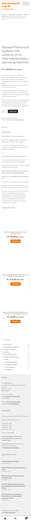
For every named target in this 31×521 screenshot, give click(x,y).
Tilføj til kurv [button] (15, 241)
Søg (15, 518)
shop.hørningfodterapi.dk (11, 5)
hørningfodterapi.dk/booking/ (11, 447)
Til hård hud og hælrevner (18, 119)
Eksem (6, 359)
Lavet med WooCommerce (8, 512)
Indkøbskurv (24, 517)
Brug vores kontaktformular (12, 396)
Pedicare (9, 119)
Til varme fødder (9, 369)
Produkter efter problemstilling (15, 14)
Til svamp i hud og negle (11, 364)
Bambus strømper (7, 344)
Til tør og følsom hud (10, 367)
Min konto (5, 518)
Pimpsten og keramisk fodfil (10, 354)
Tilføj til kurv (13, 111)
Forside (5, 14)
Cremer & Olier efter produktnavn (11, 347)
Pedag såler (6, 352)
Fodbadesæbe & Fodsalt (9, 349)
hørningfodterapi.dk (14, 404)
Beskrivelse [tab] (5, 127)
